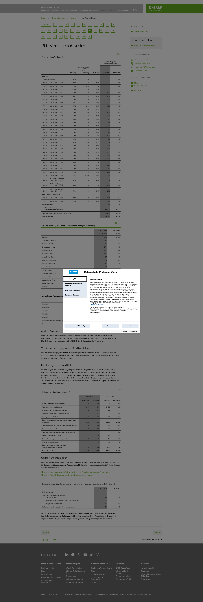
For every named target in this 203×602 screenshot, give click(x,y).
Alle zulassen (130, 326)
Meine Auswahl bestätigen (77, 326)
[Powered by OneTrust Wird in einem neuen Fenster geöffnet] (131, 332)
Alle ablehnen (110, 326)
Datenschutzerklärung (96, 304)
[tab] (74, 279)
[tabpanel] (114, 297)
